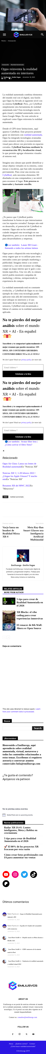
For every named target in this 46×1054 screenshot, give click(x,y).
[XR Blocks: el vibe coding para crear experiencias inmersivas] (9, 617)
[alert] (23, 815)
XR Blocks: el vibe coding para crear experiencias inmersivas (30, 615)
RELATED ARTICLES (13, 588)
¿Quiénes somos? (21, 1044)
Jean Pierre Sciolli (13, 937)
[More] (35, 86)
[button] (4, 34)
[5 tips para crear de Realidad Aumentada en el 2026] (9, 601)
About (11, 1044)
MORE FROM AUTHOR (14, 592)
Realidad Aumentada (17, 65)
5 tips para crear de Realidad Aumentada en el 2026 (30, 602)
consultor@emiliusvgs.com (27, 1017)
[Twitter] (26, 1034)
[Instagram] (19, 1034)
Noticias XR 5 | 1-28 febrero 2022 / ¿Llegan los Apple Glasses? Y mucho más (20, 476)
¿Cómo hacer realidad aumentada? (23, 1046)
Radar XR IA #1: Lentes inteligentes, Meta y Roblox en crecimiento (20, 830)
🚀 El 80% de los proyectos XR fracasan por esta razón (21, 848)
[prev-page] (4, 637)
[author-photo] (23, 562)
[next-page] (8, 637)
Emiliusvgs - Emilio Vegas (12, 77)
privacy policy (26, 360)
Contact (32, 1044)
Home (3, 41)
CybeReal (7, 175)
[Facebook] (12, 1034)
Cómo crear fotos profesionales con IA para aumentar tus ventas (23, 856)
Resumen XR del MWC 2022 (16, 485)
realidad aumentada (32, 134)
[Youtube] (33, 1034)
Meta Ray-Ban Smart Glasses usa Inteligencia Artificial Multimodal (33, 533)
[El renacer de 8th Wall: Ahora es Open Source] (9, 627)
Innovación (12, 41)
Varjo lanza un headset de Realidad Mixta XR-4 (11, 532)
